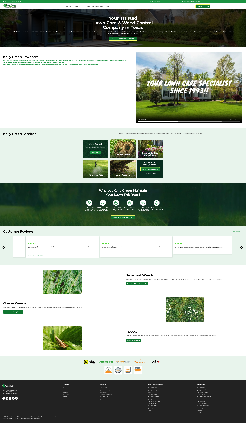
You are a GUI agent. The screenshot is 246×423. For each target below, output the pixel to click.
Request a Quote (66, 394)
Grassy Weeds (103, 398)
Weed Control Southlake (202, 407)
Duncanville (150, 408)
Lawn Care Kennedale (202, 408)
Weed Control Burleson (202, 390)
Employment (65, 392)
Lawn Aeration (103, 392)
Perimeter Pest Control (105, 390)
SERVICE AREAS (77, 6)
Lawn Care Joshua (201, 401)
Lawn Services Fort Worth (154, 401)
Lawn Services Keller (201, 399)
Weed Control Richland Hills (203, 398)
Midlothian (199, 410)
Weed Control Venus (201, 394)
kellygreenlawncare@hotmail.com (192, 1)
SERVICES (68, 6)
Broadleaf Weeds (104, 396)
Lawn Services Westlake (153, 396)
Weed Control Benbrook (153, 407)
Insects (102, 399)
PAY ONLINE (87, 6)
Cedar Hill (199, 412)
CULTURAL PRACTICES (97, 6)
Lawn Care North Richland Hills (204, 396)
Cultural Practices (66, 389)
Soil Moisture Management (106, 394)
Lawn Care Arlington (152, 405)
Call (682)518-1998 (156, 1)
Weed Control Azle (152, 399)
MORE (107, 6)
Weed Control (103, 387)
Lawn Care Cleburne (201, 387)
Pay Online (64, 387)
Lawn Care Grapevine (153, 387)
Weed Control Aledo (152, 398)
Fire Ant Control (103, 389)
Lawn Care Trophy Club (153, 394)
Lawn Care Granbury (201, 389)
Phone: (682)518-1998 (7, 391)
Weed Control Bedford (153, 390)
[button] (69, 6)
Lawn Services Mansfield (202, 392)
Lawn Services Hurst (152, 389)
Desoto (149, 410)
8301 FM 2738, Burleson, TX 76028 (13, 1)
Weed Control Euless (152, 392)
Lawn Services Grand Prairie (154, 403)
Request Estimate (66, 390)
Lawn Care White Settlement (203, 405)
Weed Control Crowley (202, 403)
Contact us (64, 396)
